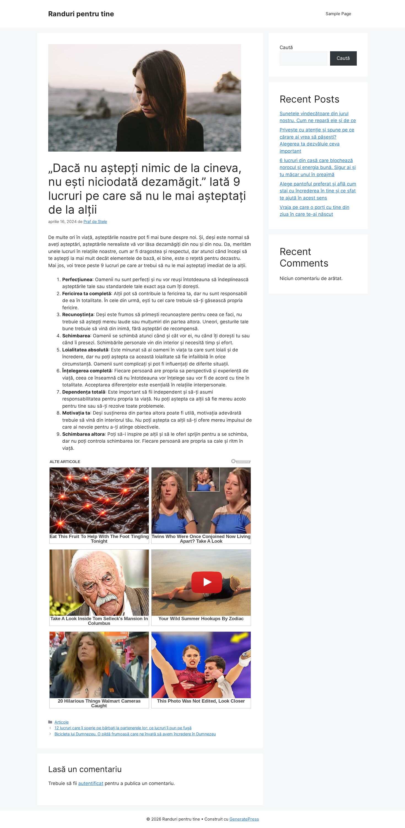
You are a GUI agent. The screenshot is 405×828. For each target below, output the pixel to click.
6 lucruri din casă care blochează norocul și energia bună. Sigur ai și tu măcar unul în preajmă (318, 167)
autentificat (90, 783)
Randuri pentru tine (81, 14)
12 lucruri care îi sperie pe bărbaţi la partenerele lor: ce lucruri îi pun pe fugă (123, 727)
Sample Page (338, 13)
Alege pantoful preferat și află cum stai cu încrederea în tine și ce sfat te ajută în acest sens (318, 191)
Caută (286, 47)
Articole (62, 722)
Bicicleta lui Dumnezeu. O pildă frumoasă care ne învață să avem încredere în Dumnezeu (135, 734)
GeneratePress (244, 819)
